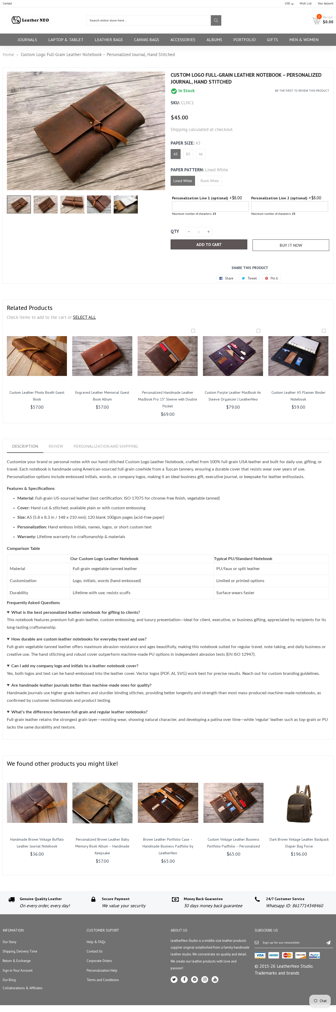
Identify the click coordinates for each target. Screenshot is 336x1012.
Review (56, 446)
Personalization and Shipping (106, 446)
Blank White (210, 180)
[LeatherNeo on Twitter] (174, 979)
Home (8, 54)
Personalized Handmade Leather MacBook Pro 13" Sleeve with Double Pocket (167, 399)
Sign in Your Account (18, 970)
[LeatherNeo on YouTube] (215, 979)
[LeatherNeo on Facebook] (184, 979)
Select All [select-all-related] (84, 317)
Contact (7, 3)
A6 (201, 154)
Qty (175, 231)
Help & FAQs (96, 942)
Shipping (179, 129)
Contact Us (95, 951)
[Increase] (208, 231)
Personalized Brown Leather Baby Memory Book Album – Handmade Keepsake (102, 846)
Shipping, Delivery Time (20, 951)
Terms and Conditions (103, 980)
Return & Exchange (17, 961)
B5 (188, 154)
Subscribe (328, 942)
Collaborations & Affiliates (23, 988)
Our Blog (9, 980)
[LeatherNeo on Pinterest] (194, 979)
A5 (176, 154)
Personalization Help (102, 970)
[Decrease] (189, 231)
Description (25, 446)
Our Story (9, 942)
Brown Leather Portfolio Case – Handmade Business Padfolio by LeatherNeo (168, 846)
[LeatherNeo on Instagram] (204, 979)
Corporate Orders (99, 961)
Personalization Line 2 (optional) (279, 198)
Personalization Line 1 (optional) (200, 198)
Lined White (183, 180)
